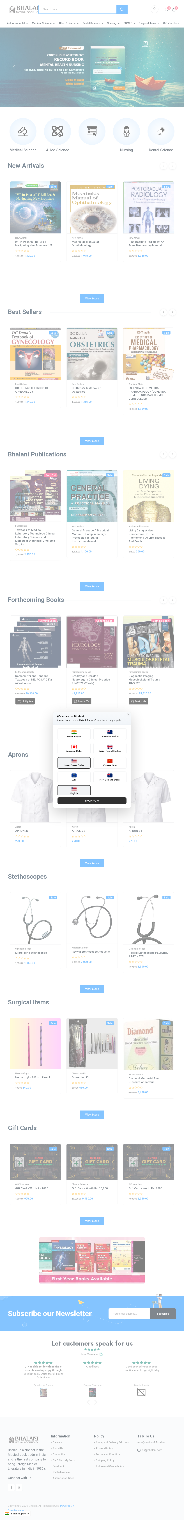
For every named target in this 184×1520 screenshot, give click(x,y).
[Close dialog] (128, 714)
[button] (17, 1513)
